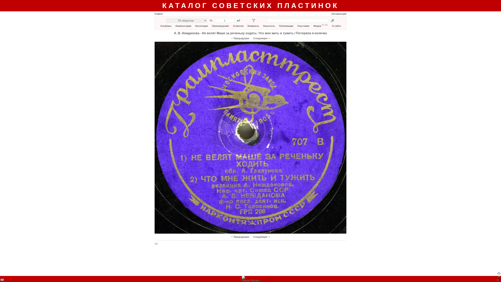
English (159, 14)
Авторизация (338, 14)
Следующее (260, 38)
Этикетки (238, 26)
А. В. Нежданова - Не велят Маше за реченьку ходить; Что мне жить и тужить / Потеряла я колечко (250, 33)
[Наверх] (499, 274)
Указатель (269, 26)
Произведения (220, 26)
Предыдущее (241, 38)
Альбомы (165, 26)
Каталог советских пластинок (250, 6)
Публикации (286, 26)
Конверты (253, 26)
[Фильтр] (253, 20)
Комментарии (183, 26)
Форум (317, 26)
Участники (303, 26)
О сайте (336, 26)
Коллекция (201, 26)
